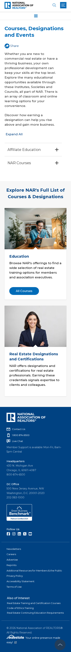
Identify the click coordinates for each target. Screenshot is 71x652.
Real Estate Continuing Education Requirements (35, 612)
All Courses (24, 291)
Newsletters (14, 548)
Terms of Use (14, 586)
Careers (11, 554)
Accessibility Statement (20, 581)
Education (19, 256)
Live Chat (17, 441)
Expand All (14, 134)
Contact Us (18, 429)
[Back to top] (60, 644)
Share (14, 46)
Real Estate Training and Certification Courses (33, 603)
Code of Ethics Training (20, 608)
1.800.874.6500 (20, 435)
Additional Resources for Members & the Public (34, 570)
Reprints (11, 565)
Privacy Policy (15, 575)
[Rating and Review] (19, 519)
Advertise (12, 559)
